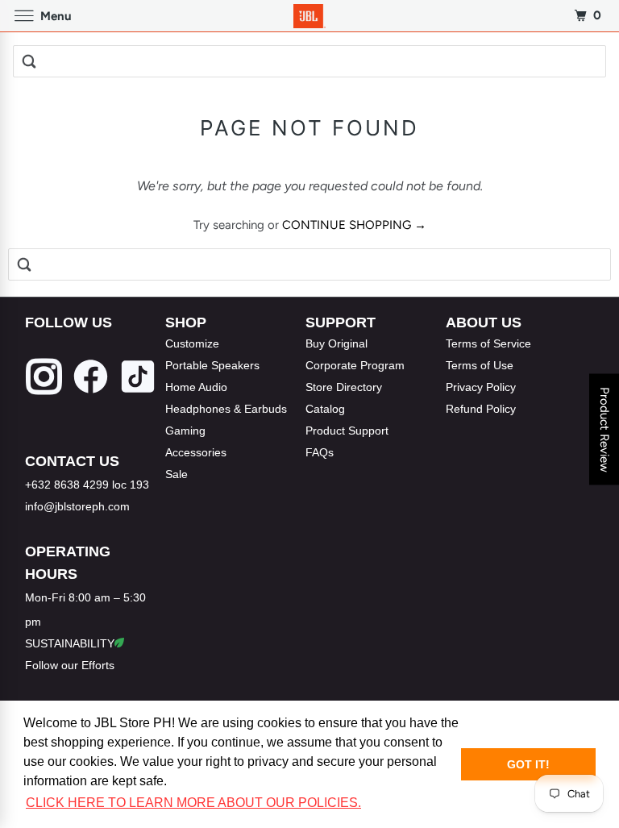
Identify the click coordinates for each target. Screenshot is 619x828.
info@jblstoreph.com (77, 506)
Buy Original (336, 343)
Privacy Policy (481, 387)
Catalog (325, 408)
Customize (192, 343)
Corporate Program (355, 365)
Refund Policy (481, 408)
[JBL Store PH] (309, 15)
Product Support (346, 430)
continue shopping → (354, 225)
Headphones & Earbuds (226, 408)
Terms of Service (488, 343)
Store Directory (343, 387)
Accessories (195, 452)
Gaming (185, 430)
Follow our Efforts (69, 665)
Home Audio (196, 387)
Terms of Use (479, 365)
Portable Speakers (212, 365)
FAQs (319, 452)
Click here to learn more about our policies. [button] (193, 802)
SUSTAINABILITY (69, 643)
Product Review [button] (604, 429)
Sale (176, 474)
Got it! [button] (528, 764)
